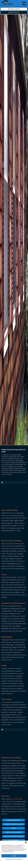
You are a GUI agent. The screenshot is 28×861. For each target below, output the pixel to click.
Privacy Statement (18, 859)
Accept (14, 856)
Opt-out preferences (9, 859)
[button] (26, 842)
